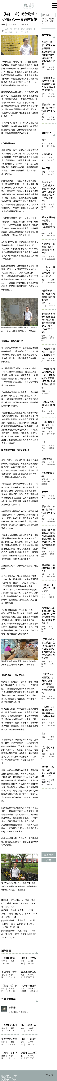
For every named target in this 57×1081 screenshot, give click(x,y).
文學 (21, 32)
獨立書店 (45, 21)
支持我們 (5, 1079)
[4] (28, 450)
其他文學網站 (7, 1077)
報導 (22, 974)
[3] (22, 341)
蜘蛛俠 (44, 18)
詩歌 (10, 32)
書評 (43, 280)
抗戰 (15, 32)
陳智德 (16, 29)
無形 (6, 29)
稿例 (15, 1075)
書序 (3, 961)
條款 (15, 1079)
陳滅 (23, 29)
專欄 (43, 431)
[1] (28, 62)
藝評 (43, 67)
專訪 (3, 24)
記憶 (26, 32)
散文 (3, 988)
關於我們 (5, 1075)
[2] (12, 116)
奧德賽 (51, 18)
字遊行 (44, 754)
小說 (43, 157)
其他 (43, 117)
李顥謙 (13, 24)
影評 (3, 1042)
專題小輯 (45, 479)
